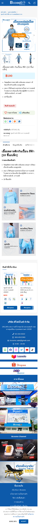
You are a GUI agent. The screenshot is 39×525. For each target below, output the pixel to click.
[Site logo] (17, 3)
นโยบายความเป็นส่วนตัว (18, 494)
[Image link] (18, 356)
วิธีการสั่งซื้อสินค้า (18, 498)
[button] (4, 35)
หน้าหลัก (3, 12)
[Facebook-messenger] (10, 121)
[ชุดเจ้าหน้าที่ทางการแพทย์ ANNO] (10, 279)
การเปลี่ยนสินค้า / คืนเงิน (18, 506)
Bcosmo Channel (18, 436)
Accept (23, 521)
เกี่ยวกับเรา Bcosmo (19, 490)
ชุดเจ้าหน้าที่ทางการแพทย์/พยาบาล (11, 14)
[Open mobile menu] (2, 3)
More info (13, 521)
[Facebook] (10, 349)
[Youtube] (27, 349)
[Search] (29, 3)
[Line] (6, 121)
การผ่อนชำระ (19, 502)
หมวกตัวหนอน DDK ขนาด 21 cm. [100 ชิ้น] (27, 290)
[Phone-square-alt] (15, 121)
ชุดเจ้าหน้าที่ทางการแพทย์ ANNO (8, 290)
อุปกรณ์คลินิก (12, 12)
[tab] (6, 144)
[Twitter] (21, 349)
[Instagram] (16, 349)
